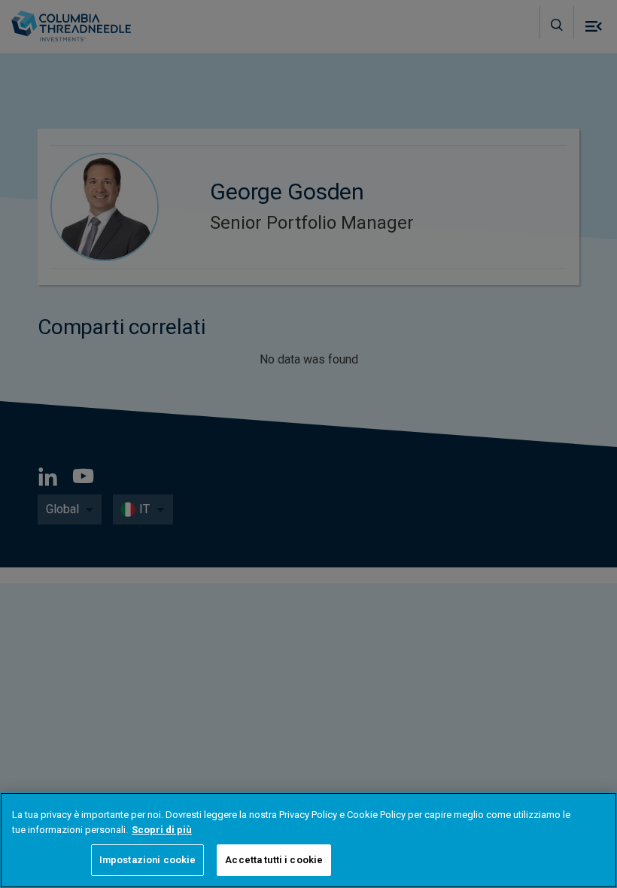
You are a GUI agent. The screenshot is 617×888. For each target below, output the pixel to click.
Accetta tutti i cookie (274, 859)
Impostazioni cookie (147, 859)
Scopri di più (162, 829)
